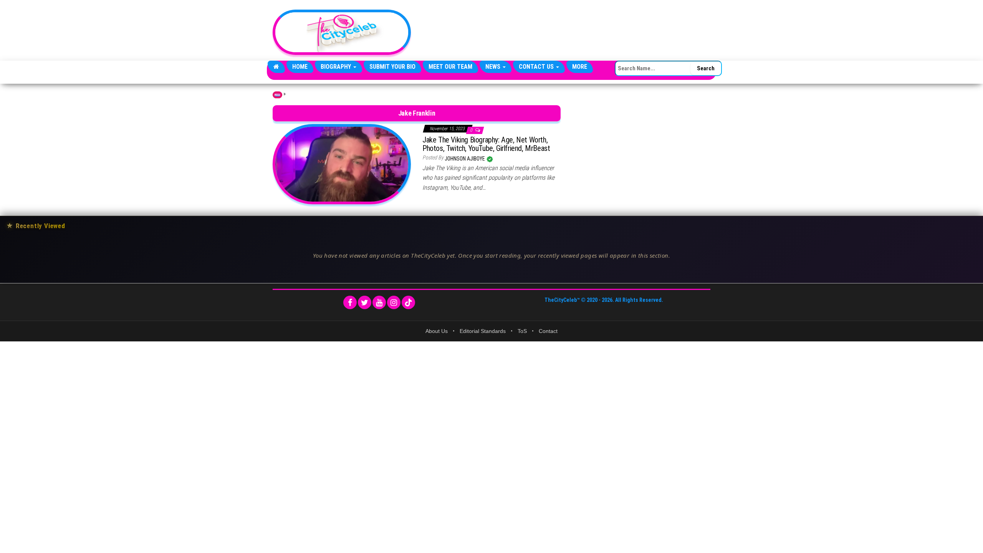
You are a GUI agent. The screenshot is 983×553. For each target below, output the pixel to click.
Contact (548, 331)
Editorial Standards (483, 331)
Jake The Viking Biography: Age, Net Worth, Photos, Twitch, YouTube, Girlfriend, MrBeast (486, 144)
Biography (336, 66)
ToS (522, 331)
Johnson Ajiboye (465, 159)
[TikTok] (408, 302)
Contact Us (537, 66)
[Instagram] (393, 302)
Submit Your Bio (392, 66)
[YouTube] (379, 302)
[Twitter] (364, 302)
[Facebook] (350, 302)
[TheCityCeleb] (276, 67)
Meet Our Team (450, 66)
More (579, 66)
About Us (436, 331)
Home (300, 66)
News (493, 66)
